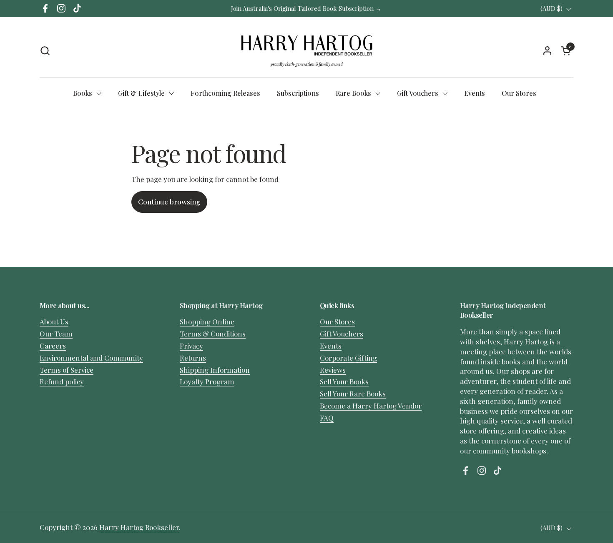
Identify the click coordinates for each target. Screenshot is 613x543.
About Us (54, 321)
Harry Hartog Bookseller (139, 527)
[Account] (547, 50)
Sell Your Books (344, 381)
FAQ (327, 417)
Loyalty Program (207, 381)
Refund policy (62, 381)
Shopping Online (207, 321)
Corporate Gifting (348, 357)
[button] (45, 50)
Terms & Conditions (213, 333)
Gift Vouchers (341, 333)
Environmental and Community (91, 357)
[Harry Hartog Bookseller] (306, 50)
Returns (193, 357)
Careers (53, 345)
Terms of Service (66, 369)
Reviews (333, 369)
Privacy (191, 345)
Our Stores (337, 321)
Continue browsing (169, 201)
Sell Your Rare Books (353, 393)
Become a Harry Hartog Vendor (371, 405)
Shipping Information (215, 369)
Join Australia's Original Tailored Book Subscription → (306, 8)
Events (331, 345)
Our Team (56, 333)
